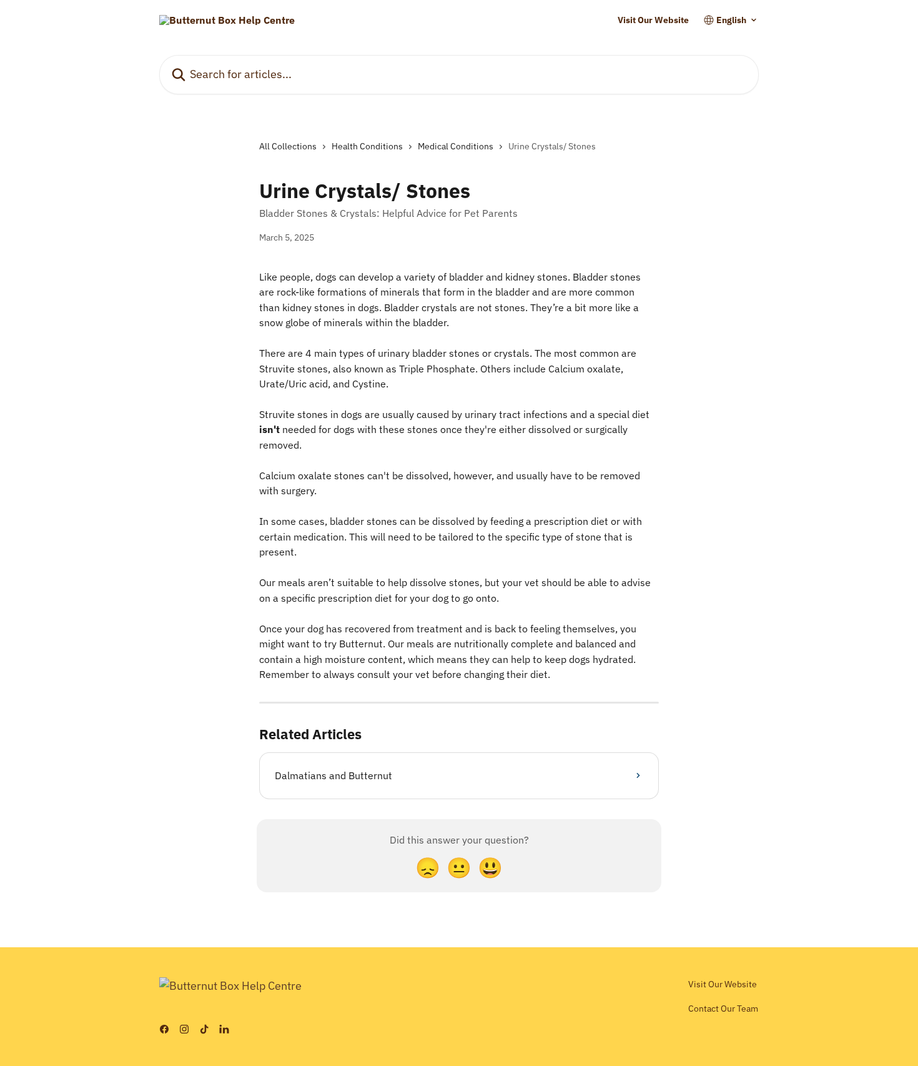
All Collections (288, 146)
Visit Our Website (653, 20)
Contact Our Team (723, 1008)
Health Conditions (367, 146)
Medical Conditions (455, 146)
